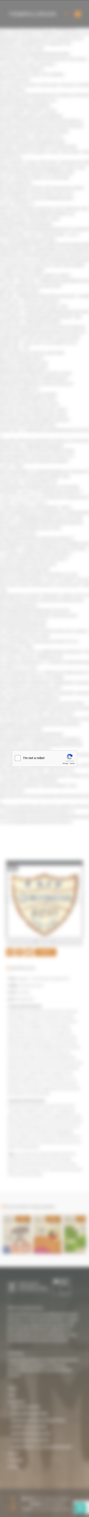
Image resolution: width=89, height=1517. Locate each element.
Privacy (65, 763)
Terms (72, 763)
